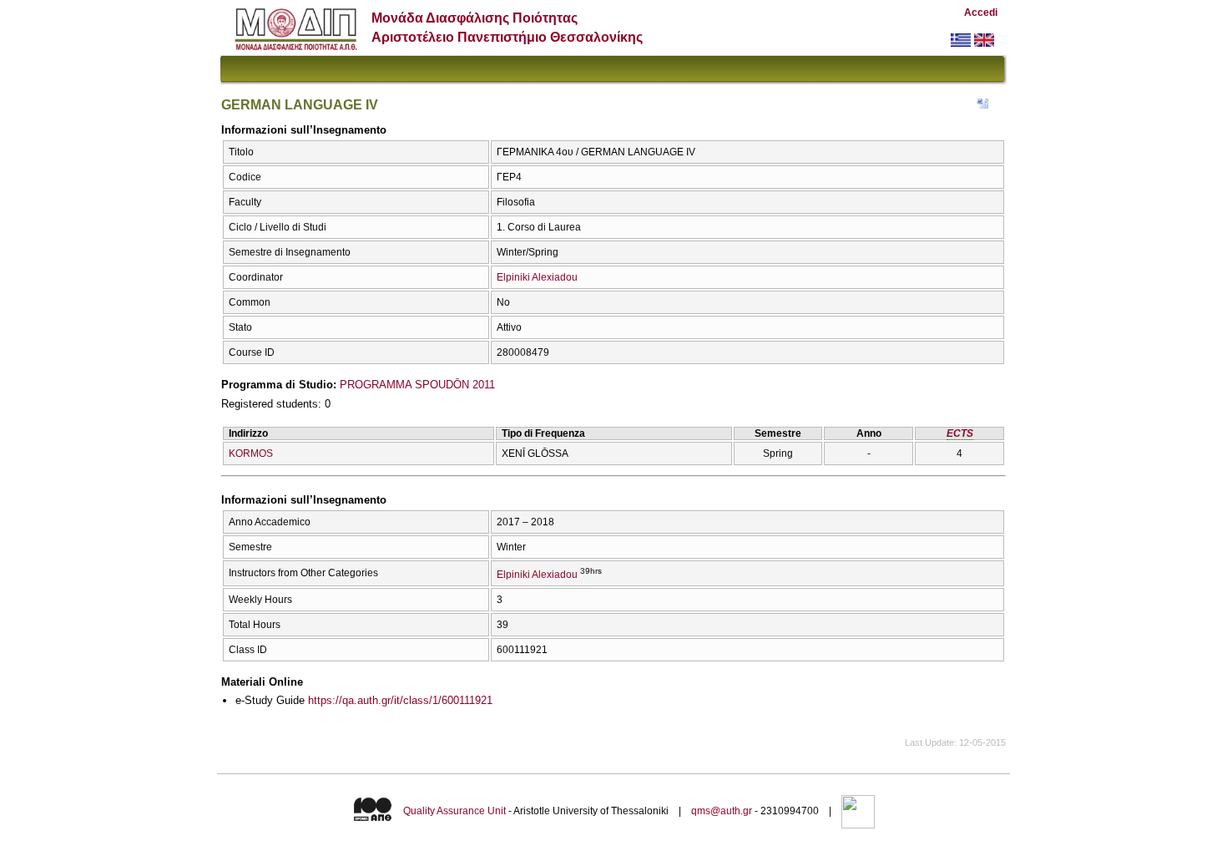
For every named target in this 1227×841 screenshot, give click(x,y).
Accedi (980, 12)
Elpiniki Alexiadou (537, 277)
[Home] (296, 46)
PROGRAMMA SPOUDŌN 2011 (417, 384)
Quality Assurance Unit (454, 811)
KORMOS (251, 453)
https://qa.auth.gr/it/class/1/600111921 (400, 700)
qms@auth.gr (721, 811)
